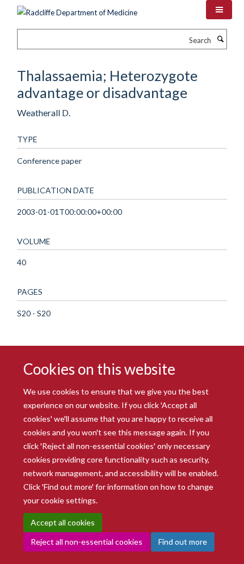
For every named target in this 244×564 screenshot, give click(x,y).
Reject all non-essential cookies (86, 541)
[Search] (220, 39)
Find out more (182, 541)
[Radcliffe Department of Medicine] (77, 8)
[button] (219, 9)
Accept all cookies (63, 522)
